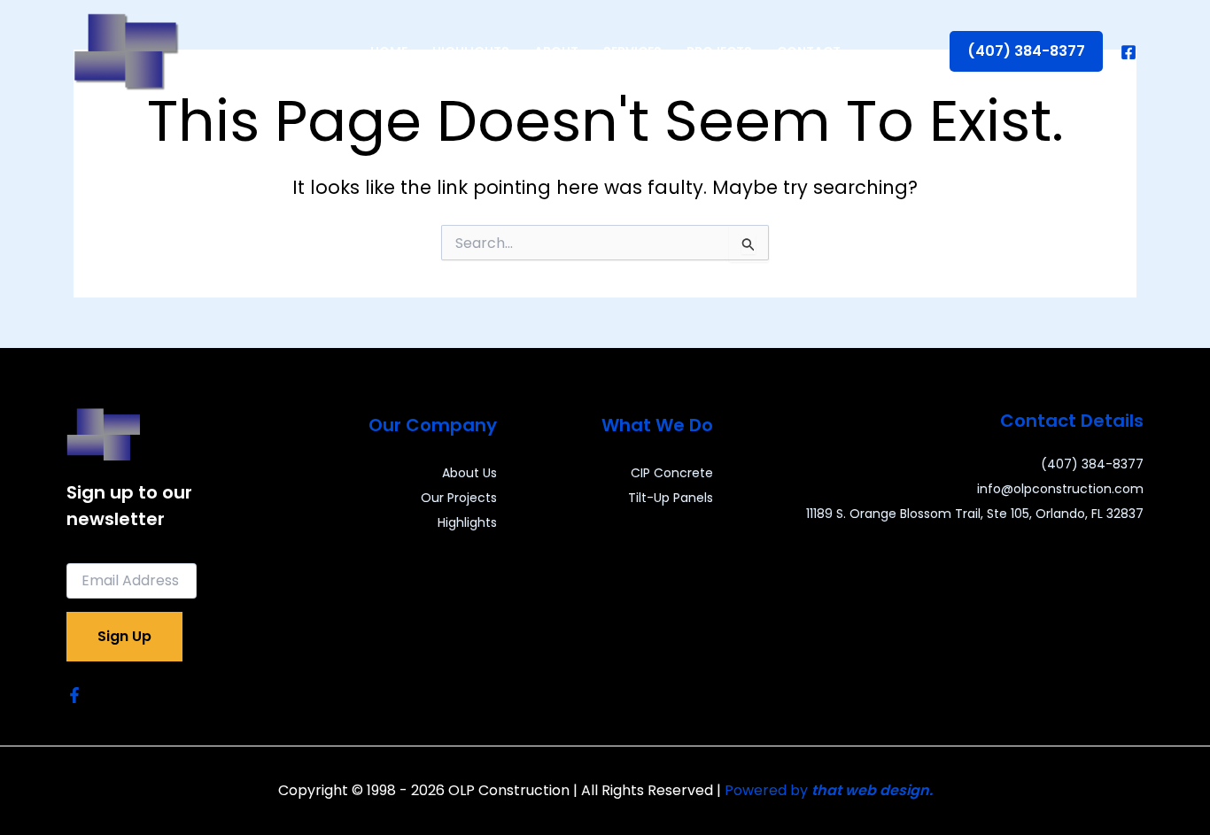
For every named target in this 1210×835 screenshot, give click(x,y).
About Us (469, 473)
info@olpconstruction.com (1060, 489)
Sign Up (124, 636)
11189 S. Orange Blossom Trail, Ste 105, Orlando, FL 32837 (975, 513)
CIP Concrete (672, 473)
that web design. (872, 790)
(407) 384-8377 (1092, 464)
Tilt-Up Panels (670, 497)
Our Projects (459, 497)
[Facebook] (1128, 52)
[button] (1026, 51)
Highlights (467, 522)
